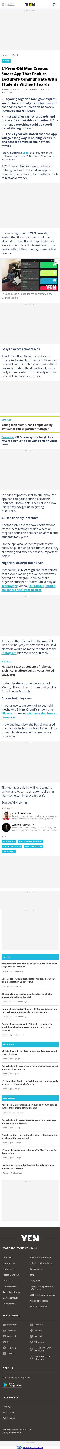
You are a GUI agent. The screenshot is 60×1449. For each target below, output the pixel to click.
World (15, 54)
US (4, 986)
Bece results (9, 841)
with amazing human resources (29, 715)
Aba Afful (46, 89)
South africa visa (12, 846)
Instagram (9, 653)
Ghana (5, 971)
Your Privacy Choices (33, 1447)
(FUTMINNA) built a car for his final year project (29, 588)
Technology (10, 586)
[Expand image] (56, 261)
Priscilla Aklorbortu (35, 89)
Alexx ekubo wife (33, 846)
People (5, 1173)
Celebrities (7, 1002)
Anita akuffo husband (30, 841)
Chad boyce (8, 851)
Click (26, 152)
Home (5, 54)
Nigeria (7, 713)
